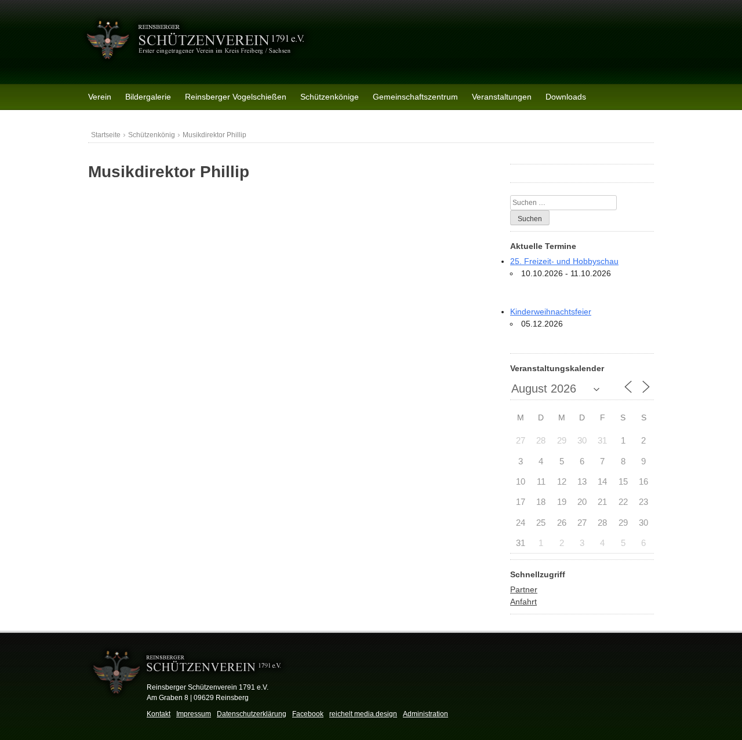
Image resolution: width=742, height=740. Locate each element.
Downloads (565, 96)
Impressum (193, 714)
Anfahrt (523, 601)
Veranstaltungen (502, 96)
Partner (523, 589)
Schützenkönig (151, 135)
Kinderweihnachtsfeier (550, 311)
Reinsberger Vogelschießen (235, 96)
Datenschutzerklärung (251, 714)
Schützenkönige (329, 96)
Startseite (106, 135)
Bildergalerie (148, 96)
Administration (425, 714)
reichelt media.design (363, 714)
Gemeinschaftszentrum (415, 96)
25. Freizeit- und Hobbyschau (564, 261)
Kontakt (158, 714)
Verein (99, 96)
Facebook (307, 714)
